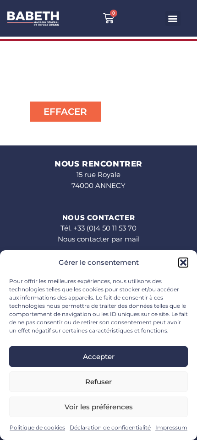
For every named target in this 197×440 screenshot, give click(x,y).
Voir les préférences (99, 406)
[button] (183, 262)
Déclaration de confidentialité (110, 427)
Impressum (171, 427)
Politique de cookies (37, 427)
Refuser (98, 381)
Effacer (65, 111)
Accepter (99, 356)
